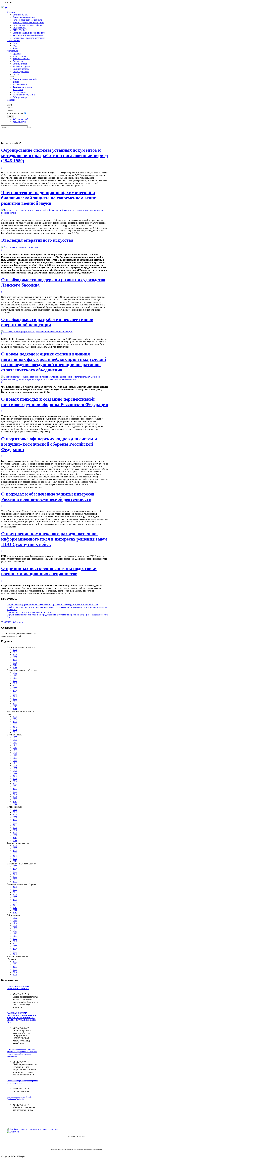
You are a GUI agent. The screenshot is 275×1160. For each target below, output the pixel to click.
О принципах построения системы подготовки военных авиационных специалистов (49, 571)
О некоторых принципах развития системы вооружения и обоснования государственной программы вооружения (22, 1052)
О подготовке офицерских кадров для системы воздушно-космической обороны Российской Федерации (49, 444)
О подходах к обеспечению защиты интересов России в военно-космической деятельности (48, 496)
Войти (10, 116)
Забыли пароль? (20, 119)
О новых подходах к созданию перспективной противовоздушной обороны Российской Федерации (54, 401)
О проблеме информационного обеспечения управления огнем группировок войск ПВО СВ (52, 604)
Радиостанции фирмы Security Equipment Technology (19, 1098)
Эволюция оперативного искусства (37, 240)
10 (12, 622)
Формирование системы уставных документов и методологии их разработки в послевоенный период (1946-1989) (54, 155)
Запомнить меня (15, 113)
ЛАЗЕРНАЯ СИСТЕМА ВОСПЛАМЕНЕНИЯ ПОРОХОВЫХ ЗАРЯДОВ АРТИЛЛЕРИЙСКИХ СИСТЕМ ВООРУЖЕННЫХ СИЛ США (22, 1017)
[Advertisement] (53, 134)
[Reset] (29, 127)
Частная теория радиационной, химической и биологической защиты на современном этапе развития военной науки (48, 198)
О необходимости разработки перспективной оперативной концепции (47, 322)
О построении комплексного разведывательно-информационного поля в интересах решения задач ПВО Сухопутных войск (54, 539)
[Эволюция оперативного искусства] (19, 247)
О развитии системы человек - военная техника (30, 612)
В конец (19, 622)
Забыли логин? (20, 122)
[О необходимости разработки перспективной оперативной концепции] (36, 331)
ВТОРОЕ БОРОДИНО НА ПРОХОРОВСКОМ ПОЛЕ (18, 987)
